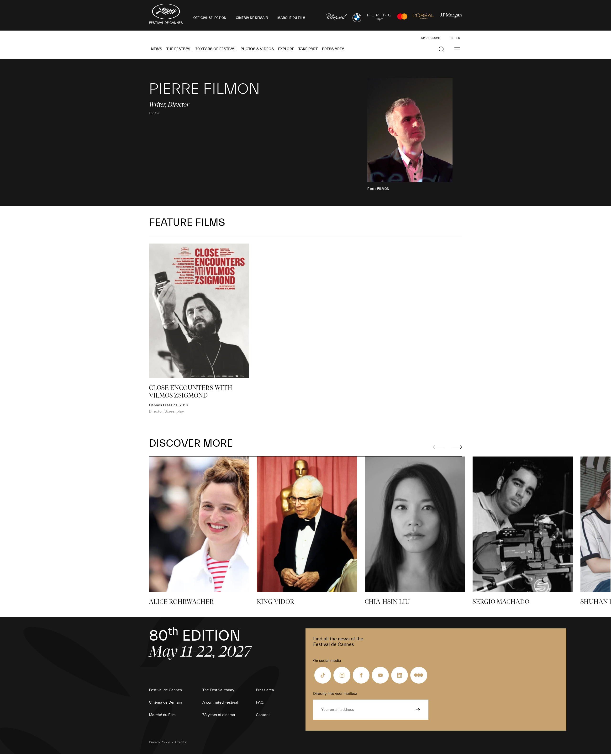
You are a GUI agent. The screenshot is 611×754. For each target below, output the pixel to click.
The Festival (178, 49)
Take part (308, 49)
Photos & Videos (257, 49)
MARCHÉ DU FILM (291, 18)
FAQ (259, 702)
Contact (263, 715)
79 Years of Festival (215, 49)
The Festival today (218, 690)
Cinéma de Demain (165, 702)
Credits (180, 742)
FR (451, 38)
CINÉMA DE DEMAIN (252, 18)
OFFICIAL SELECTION (209, 18)
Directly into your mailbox (335, 693)
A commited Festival (220, 702)
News (156, 49)
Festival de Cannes (165, 690)
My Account (431, 38)
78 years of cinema (218, 715)
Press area (333, 49)
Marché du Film (162, 715)
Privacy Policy (159, 742)
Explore (286, 49)
